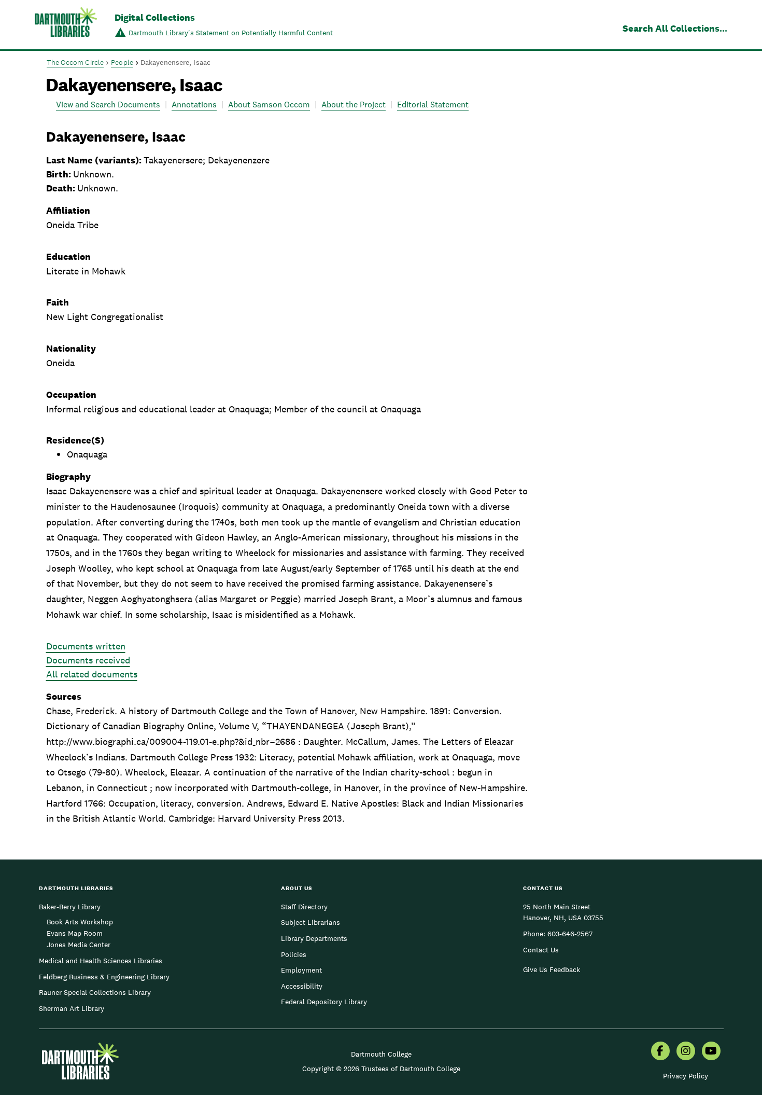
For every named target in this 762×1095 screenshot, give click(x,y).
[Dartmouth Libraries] (66, 26)
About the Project (353, 104)
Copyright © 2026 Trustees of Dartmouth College (381, 1068)
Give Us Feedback (551, 969)
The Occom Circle (75, 62)
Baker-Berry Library (70, 906)
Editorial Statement (433, 104)
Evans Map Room (75, 933)
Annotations (194, 104)
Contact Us (541, 949)
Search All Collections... (675, 28)
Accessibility (301, 986)
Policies (293, 954)
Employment (301, 970)
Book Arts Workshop (80, 921)
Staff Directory (304, 906)
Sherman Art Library (71, 1008)
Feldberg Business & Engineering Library (104, 976)
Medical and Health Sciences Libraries (100, 960)
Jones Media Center (78, 944)
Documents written (85, 646)
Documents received (88, 660)
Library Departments (314, 938)
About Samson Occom (269, 104)
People (122, 62)
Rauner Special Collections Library (95, 992)
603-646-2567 (569, 933)
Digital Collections (155, 17)
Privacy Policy (685, 1075)
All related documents (91, 674)
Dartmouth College (381, 1054)
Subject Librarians (310, 922)
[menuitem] (660, 1052)
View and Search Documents (108, 104)
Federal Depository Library (324, 1001)
